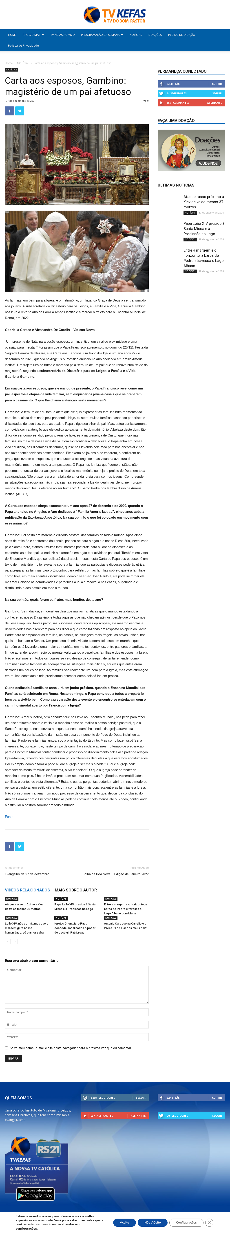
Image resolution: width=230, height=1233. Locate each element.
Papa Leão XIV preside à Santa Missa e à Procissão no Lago (204, 228)
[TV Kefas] (115, 15)
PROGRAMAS (31, 35)
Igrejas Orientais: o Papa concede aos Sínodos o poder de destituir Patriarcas (74, 928)
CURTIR (217, 84)
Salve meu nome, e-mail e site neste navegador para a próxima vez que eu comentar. (71, 1048)
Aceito (124, 1222)
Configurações (186, 1222)
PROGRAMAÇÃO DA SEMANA (100, 35)
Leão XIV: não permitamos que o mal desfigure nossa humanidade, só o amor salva (26, 928)
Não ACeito (152, 1222)
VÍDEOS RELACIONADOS (27, 890)
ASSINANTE (214, 102)
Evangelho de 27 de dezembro (27, 874)
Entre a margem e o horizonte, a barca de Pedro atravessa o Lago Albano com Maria (125, 909)
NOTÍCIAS (136, 35)
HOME (12, 35)
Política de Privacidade (23, 45)
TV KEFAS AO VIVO (63, 35)
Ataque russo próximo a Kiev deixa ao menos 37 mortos (204, 201)
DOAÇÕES (155, 35)
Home (9, 63)
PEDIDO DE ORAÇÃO (181, 35)
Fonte (9, 817)
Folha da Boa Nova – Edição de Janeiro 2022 (116, 874)
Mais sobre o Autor (76, 890)
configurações (26, 1228)
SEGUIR (217, 93)
